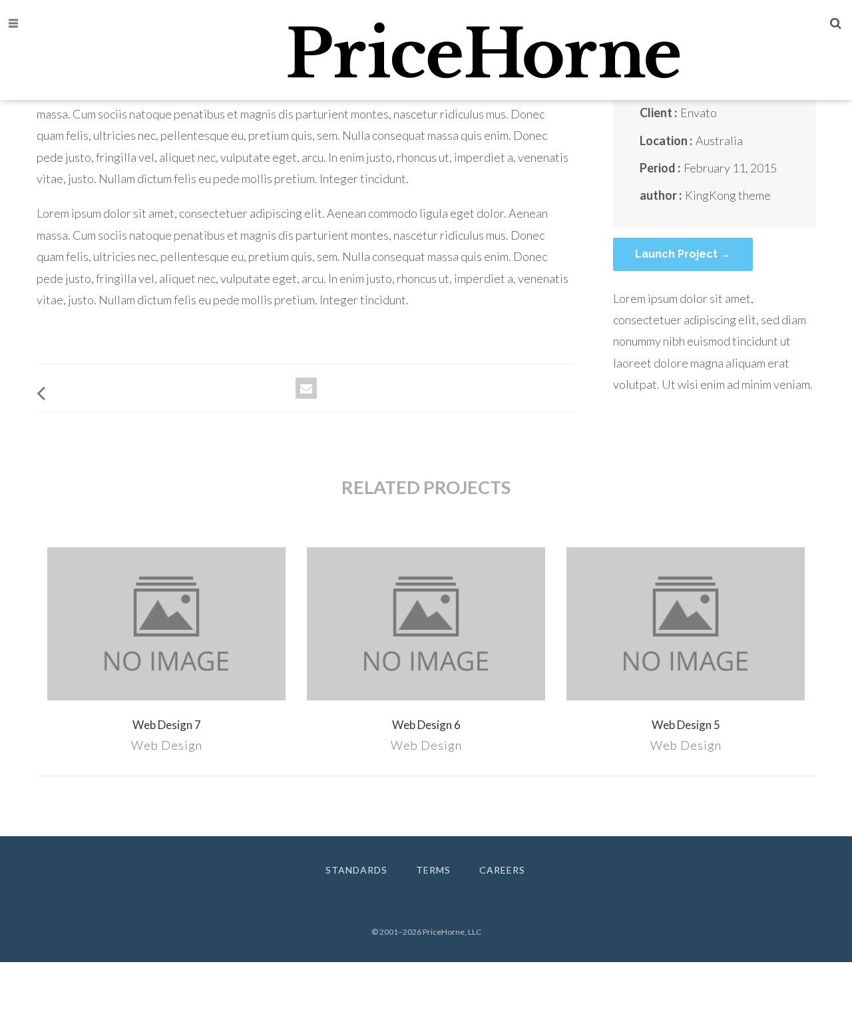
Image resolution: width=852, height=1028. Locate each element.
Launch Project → (683, 254)
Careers (502, 870)
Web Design (166, 745)
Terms (433, 870)
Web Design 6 (426, 725)
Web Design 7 (166, 725)
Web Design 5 (686, 725)
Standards (356, 870)
